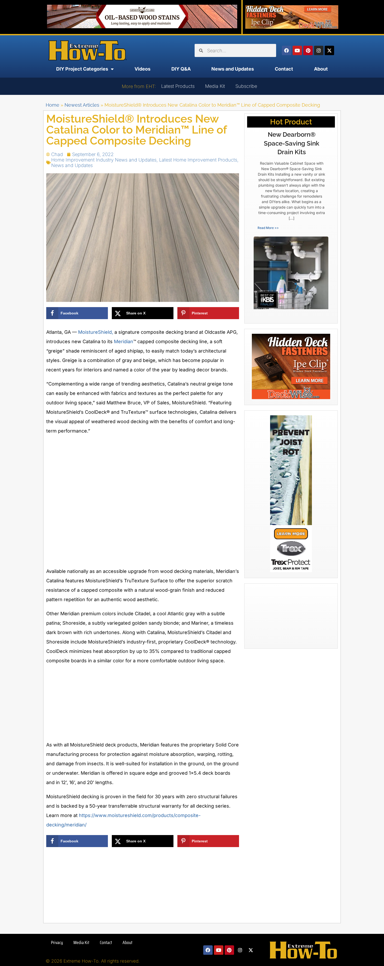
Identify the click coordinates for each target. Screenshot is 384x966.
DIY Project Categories (82, 69)
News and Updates (232, 69)
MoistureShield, (95, 332)
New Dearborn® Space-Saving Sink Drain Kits (291, 143)
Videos (142, 69)
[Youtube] (297, 50)
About (321, 69)
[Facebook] (286, 50)
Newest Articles (82, 105)
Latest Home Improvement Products (198, 160)
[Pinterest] (308, 50)
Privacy (57, 942)
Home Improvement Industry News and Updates (103, 160)
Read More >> (268, 228)
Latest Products (178, 86)
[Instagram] (318, 50)
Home (52, 105)
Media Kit (215, 86)
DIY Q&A (181, 69)
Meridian (123, 341)
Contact (284, 69)
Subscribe (246, 86)
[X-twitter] (329, 50)
